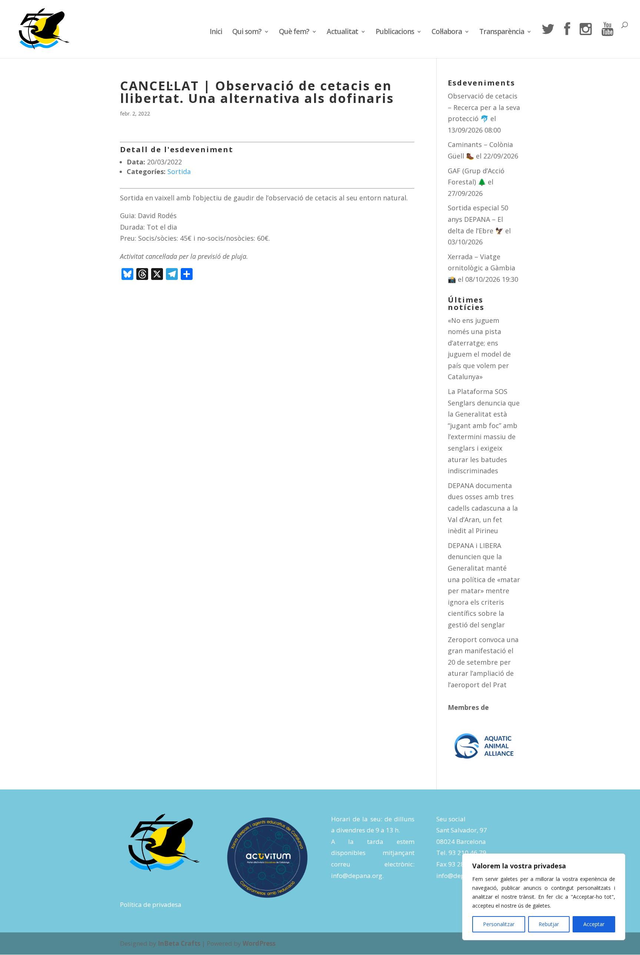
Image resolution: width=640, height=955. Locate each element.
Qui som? (246, 32)
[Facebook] (567, 40)
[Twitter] (547, 40)
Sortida (179, 171)
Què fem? (294, 32)
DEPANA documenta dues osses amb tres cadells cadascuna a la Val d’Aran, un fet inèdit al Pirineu (483, 508)
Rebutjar (549, 924)
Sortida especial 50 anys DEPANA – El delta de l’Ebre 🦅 (478, 219)
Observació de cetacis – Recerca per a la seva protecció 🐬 (484, 107)
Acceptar (593, 924)
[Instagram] (585, 40)
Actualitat (342, 32)
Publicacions (395, 32)
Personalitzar (498, 924)
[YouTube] (607, 40)
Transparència (501, 32)
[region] (543, 897)
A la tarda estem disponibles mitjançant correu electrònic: (372, 852)
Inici (216, 32)
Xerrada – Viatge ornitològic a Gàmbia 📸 (481, 268)
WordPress (259, 943)
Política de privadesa (150, 904)
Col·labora (446, 32)
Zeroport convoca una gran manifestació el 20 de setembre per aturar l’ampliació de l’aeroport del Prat (483, 662)
